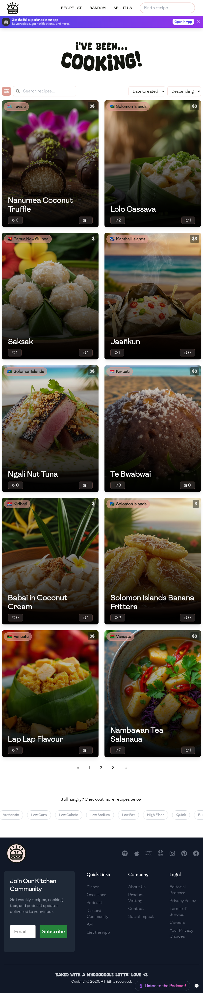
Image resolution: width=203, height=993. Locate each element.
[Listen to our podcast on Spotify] (125, 853)
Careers (177, 922)
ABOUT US (122, 8)
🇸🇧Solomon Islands (128, 106)
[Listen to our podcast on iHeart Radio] (160, 853)
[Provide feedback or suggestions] (196, 985)
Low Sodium (86, 815)
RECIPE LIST (71, 8)
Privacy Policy (183, 900)
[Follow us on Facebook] (196, 853)
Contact (136, 908)
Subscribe (53, 931)
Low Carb (25, 815)
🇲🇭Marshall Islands (127, 239)
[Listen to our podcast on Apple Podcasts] (137, 853)
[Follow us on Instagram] (172, 853)
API (90, 924)
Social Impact (141, 916)
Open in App (183, 22)
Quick (167, 815)
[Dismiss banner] (198, 21)
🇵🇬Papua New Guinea (28, 239)
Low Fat (114, 815)
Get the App (98, 932)
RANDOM (97, 8)
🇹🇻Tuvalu (16, 106)
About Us (137, 886)
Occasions (96, 894)
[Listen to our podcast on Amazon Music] (149, 853)
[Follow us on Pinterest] (184, 853)
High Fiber (141, 815)
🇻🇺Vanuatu (18, 636)
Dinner (93, 886)
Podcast (94, 902)
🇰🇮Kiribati (120, 371)
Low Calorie (54, 815)
